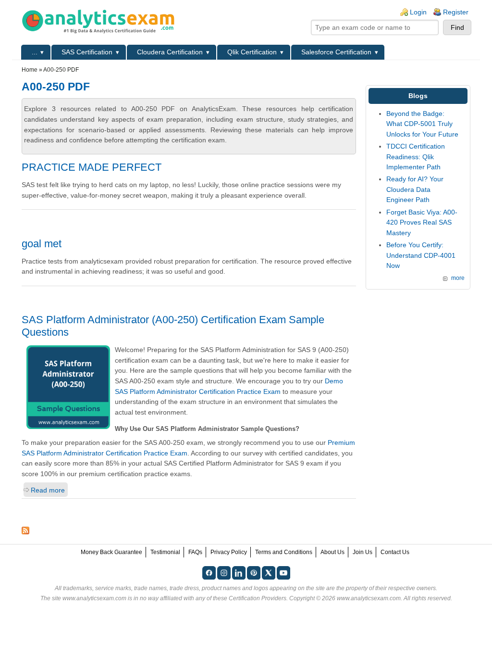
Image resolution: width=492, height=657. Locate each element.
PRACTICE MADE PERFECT (91, 167)
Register (455, 12)
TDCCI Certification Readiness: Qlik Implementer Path (415, 156)
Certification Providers (257, 598)
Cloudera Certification (170, 52)
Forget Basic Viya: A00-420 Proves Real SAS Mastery (421, 222)
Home (29, 69)
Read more (48, 490)
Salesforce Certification (336, 52)
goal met (42, 244)
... (34, 52)
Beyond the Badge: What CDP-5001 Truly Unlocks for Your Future (422, 124)
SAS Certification (87, 52)
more (458, 278)
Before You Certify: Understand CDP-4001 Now (420, 255)
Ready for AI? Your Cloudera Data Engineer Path (414, 189)
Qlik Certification (252, 52)
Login (418, 12)
